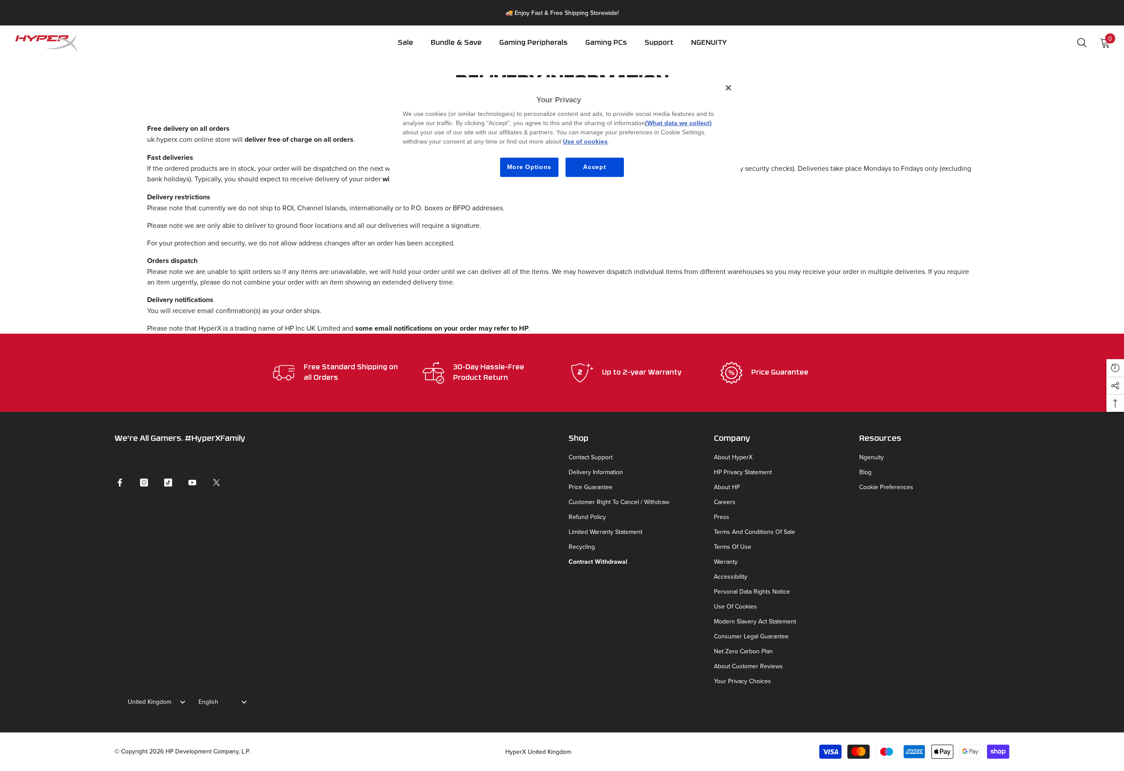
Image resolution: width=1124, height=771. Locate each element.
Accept (594, 166)
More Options (529, 166)
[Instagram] (144, 483)
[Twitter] (216, 483)
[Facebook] (120, 483)
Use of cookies (585, 141)
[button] (533, 49)
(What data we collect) (678, 122)
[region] (565, 132)
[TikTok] (168, 483)
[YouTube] (192, 483)
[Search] (1082, 42)
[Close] (728, 87)
